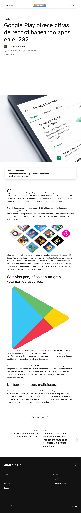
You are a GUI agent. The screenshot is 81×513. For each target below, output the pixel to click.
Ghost (39, 506)
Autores (55, 474)
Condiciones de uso (59, 483)
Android (6, 54)
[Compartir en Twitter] (32, 416)
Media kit (7, 483)
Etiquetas (56, 479)
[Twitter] (72, 506)
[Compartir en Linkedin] (43, 416)
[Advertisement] (40, 80)
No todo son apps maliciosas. (18, 176)
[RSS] (76, 506)
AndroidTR (12, 465)
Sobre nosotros (9, 479)
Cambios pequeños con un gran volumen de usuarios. (29, 174)
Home (6, 474)
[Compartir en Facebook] (38, 416)
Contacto (7, 488)
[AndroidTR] (39, 5)
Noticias (7, 19)
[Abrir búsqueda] (75, 465)
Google (12, 54)
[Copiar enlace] (48, 416)
